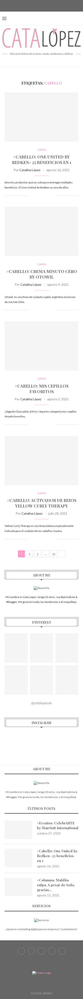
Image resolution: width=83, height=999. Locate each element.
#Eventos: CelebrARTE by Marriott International (57, 825)
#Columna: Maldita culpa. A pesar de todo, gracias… (56, 885)
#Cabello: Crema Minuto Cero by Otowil (41, 274)
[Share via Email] (51, 195)
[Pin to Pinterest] (46, 195)
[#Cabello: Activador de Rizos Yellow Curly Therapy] (41, 460)
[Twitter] (36, 5)
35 (53, 554)
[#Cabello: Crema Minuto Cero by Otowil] (41, 231)
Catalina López (29, 170)
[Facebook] (30, 5)
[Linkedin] (53, 5)
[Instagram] (41, 5)
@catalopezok (41, 703)
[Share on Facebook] (37, 195)
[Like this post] (31, 195)
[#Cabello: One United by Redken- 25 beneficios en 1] (41, 117)
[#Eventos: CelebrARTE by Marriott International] (18, 830)
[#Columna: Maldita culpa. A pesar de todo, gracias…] (18, 887)
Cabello (41, 149)
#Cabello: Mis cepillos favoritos (41, 388)
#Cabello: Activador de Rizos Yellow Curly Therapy (41, 503)
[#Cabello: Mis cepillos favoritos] (41, 345)
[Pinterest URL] (16, 648)
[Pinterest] (47, 5)
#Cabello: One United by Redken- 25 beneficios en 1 (41, 159)
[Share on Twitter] (42, 195)
